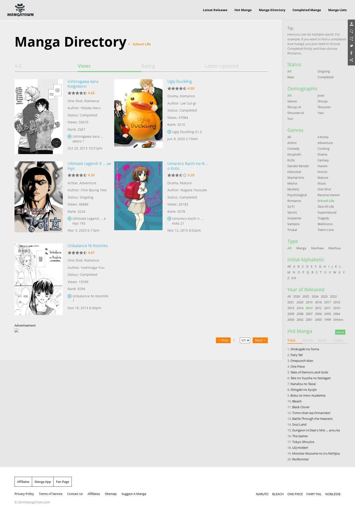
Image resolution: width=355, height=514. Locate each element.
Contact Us (75, 494)
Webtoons (325, 224)
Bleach (297, 401)
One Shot (75, 101)
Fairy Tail (297, 355)
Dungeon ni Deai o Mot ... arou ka (316, 430)
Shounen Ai (295, 113)
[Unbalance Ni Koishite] (38, 280)
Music (322, 183)
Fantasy (323, 160)
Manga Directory (272, 10)
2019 (309, 302)
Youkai (292, 230)
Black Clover (301, 407)
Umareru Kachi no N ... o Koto (187, 166)
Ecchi (291, 160)
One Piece (298, 366)
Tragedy (323, 218)
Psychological (297, 195)
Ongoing (324, 71)
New (290, 77)
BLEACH (278, 494)
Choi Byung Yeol (94, 190)
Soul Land (299, 424)
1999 (327, 319)
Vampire (293, 224)
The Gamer (300, 436)
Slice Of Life (326, 206)
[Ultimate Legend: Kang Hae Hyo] (38, 198)
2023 (324, 296)
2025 (305, 296)
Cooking (323, 148)
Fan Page (62, 481)
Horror (322, 172)
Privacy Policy (24, 494)
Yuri (290, 118)
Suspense (294, 218)
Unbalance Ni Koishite (88, 245)
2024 (315, 296)
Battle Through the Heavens (312, 418)
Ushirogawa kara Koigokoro (83, 84)
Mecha (292, 183)
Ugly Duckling (179, 81)
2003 (290, 319)
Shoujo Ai (294, 107)
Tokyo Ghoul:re (303, 442)
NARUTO (262, 494)
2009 (290, 314)
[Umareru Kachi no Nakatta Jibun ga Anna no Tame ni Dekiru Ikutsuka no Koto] (138, 198)
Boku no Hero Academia (308, 395)
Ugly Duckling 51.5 (187, 131)
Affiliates (23, 481)
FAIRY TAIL (314, 494)
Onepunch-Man (302, 360)
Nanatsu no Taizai (303, 384)
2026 (296, 296)
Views (84, 66)
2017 (327, 302)
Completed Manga (306, 10)
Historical (294, 172)
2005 (327, 314)
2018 (318, 302)
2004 (336, 314)
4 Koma (323, 137)
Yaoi (321, 113)
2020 (300, 302)
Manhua (334, 248)
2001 (309, 319)
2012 (318, 308)
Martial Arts (295, 177)
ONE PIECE (295, 494)
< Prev (223, 340)
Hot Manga (243, 10)
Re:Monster (300, 459)
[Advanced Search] (351, 38)
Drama (172, 96)
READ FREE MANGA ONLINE (20, 10)
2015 (290, 308)
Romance (91, 101)
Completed (326, 77)
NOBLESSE (333, 494)
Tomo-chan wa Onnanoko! (311, 413)
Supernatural (327, 212)
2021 (290, 302)
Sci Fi (290, 206)
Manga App (43, 481)
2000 (318, 319)
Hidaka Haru (91, 108)
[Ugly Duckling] (138, 116)
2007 (309, 314)
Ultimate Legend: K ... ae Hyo (89, 166)
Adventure (87, 183)
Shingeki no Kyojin (304, 389)
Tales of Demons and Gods (309, 372)
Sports (292, 212)
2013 (309, 308)
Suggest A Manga (133, 494)
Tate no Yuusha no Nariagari (311, 378)
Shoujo (323, 101)
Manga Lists (337, 10)
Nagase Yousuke (193, 190)
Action (73, 183)
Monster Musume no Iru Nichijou (316, 453)
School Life (326, 201)
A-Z (18, 66)
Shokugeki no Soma (305, 349)
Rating (148, 66)
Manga (301, 248)
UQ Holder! (300, 447)
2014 (300, 308)
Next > (260, 340)
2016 (336, 302)
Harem (322, 166)
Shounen (324, 107)
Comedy (293, 148)
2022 (333, 296)
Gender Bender (298, 166)
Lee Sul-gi (188, 103)
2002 (300, 319)
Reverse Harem (329, 195)
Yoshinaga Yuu (93, 267)
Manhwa (317, 248)
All (289, 71)
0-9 (293, 278)
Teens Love (326, 230)
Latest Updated (222, 66)
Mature (186, 183)
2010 (336, 308)
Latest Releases (215, 10)
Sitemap (111, 494)
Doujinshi (294, 154)
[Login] (351, 24)
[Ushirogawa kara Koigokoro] (38, 116)
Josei (321, 95)
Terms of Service (50, 494)
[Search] (351, 31)
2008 (300, 314)
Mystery (293, 189)
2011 (327, 308)
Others (338, 319)
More (340, 332)
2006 (318, 314)
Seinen (292, 101)
